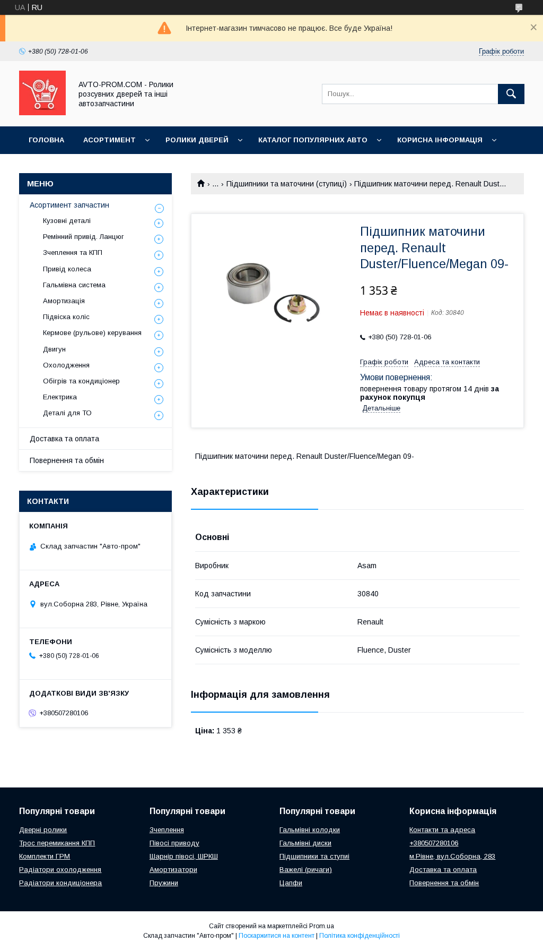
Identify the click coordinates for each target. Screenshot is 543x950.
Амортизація (64, 301)
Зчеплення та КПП (72, 252)
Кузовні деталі (67, 221)
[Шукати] (511, 94)
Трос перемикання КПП (57, 843)
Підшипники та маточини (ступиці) (286, 183)
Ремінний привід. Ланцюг (83, 237)
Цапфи (290, 883)
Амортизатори (173, 870)
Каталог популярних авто (312, 140)
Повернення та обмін (67, 460)
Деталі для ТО (67, 413)
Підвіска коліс (66, 317)
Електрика (60, 397)
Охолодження (66, 365)
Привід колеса (67, 269)
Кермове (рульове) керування (92, 333)
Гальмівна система (74, 285)
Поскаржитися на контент (276, 935)
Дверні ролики (43, 830)
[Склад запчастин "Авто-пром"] (42, 112)
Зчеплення (167, 830)
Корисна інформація (440, 140)
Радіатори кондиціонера (60, 883)
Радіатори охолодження (60, 870)
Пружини (164, 883)
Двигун (54, 349)
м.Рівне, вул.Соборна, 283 (452, 856)
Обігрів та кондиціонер (81, 381)
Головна (46, 140)
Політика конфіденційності (359, 935)
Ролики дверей (197, 140)
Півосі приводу (174, 843)
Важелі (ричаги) (305, 870)
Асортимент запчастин (69, 205)
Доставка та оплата (64, 438)
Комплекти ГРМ (44, 856)
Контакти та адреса (442, 830)
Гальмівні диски (305, 843)
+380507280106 (433, 843)
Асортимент (109, 140)
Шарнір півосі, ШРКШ (184, 856)
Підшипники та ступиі (314, 856)
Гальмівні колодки (309, 830)
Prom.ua (321, 926)
